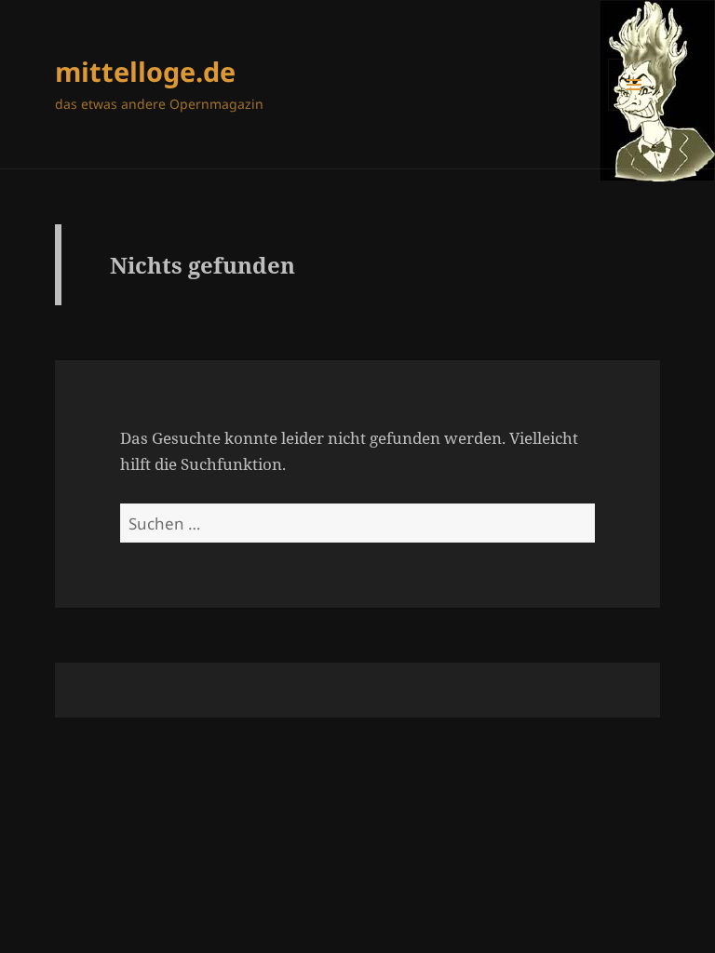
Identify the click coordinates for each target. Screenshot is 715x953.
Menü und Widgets (634, 110)
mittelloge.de (145, 71)
